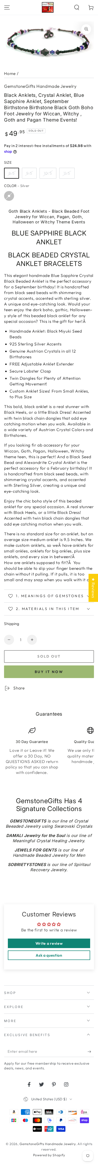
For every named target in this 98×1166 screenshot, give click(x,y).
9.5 (29, 173)
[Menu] (7, 7)
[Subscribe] (91, 1052)
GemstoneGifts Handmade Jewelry (40, 86)
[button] (76, 7)
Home (10, 73)
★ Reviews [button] (93, 587)
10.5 (48, 173)
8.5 (12, 173)
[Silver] (9, 196)
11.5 (67, 173)
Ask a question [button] (49, 955)
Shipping (11, 623)
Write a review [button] (49, 943)
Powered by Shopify (49, 1155)
